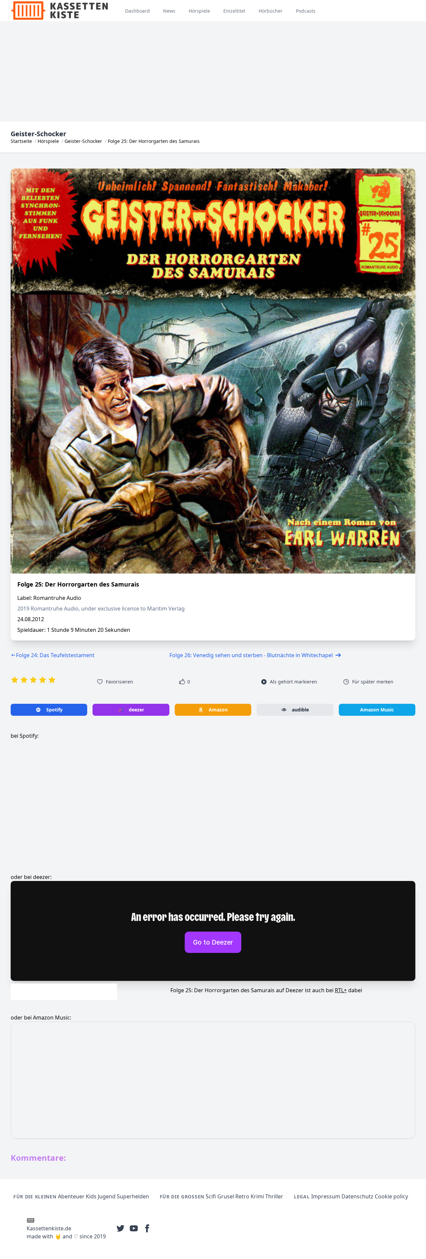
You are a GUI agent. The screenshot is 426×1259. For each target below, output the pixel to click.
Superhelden (133, 1196)
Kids (91, 1196)
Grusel (225, 1196)
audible (300, 709)
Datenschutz (357, 1196)
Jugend (106, 1196)
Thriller (274, 1196)
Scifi (211, 1196)
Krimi (257, 1196)
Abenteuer (71, 1196)
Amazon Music (377, 709)
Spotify (54, 709)
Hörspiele (48, 141)
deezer (136, 709)
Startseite (21, 141)
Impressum (325, 1196)
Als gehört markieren (293, 681)
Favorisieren (119, 681)
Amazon (218, 709)
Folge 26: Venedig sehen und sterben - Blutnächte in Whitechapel (251, 655)
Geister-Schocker (83, 141)
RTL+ (341, 990)
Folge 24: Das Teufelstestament (55, 655)
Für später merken (372, 681)
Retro (242, 1196)
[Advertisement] (213, 71)
